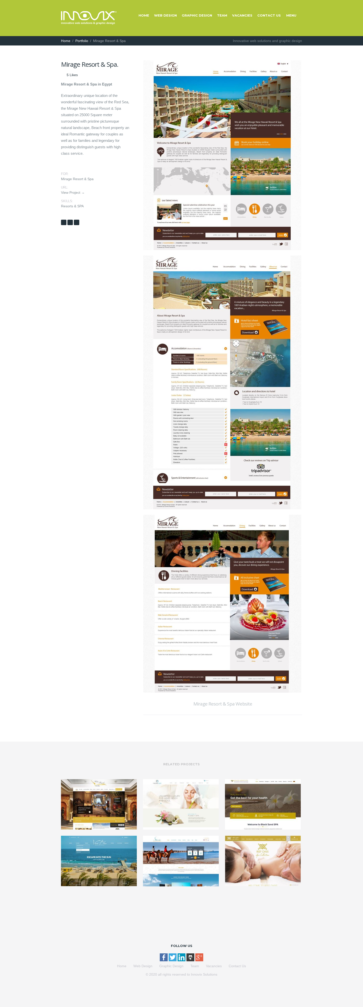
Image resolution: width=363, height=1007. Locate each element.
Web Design (165, 15)
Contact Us (269, 15)
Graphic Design (197, 15)
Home (144, 15)
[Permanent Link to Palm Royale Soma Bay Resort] (99, 828)
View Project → (73, 192)
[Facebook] (164, 960)
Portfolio (81, 41)
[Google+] (199, 960)
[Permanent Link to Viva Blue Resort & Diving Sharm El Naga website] (99, 885)
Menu (291, 15)
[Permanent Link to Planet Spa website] (181, 828)
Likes (72, 75)
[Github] (190, 960)
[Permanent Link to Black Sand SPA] (263, 828)
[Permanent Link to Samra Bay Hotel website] (181, 885)
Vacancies (242, 15)
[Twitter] (173, 960)
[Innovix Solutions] (89, 23)
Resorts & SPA (72, 206)
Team (222, 15)
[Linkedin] (182, 960)
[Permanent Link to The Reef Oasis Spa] (263, 885)
